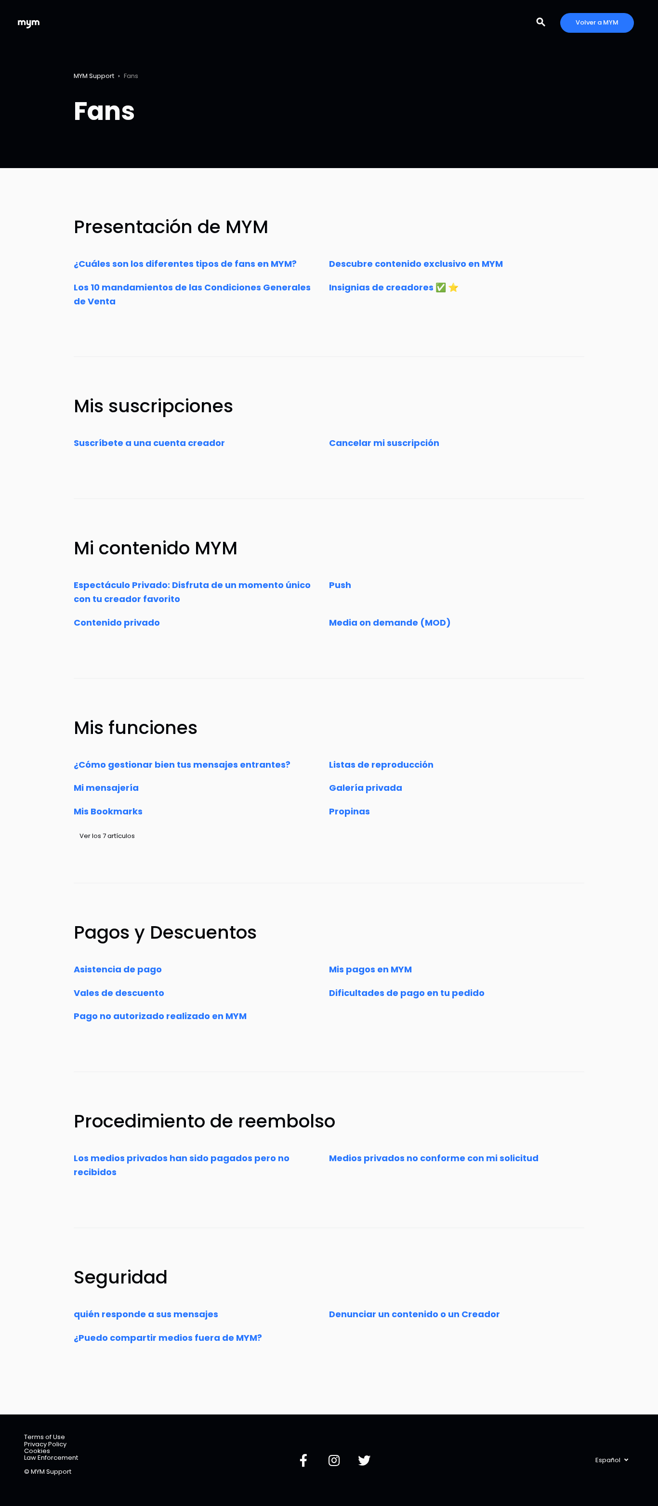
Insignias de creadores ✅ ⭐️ (394, 287)
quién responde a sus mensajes (146, 1314)
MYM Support (94, 75)
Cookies (37, 1450)
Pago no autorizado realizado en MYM (160, 1016)
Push (340, 585)
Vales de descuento (119, 993)
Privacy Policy (45, 1444)
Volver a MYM (597, 22)
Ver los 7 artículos (107, 835)
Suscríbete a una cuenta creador (149, 443)
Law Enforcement (51, 1457)
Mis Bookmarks (108, 811)
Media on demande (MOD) (390, 622)
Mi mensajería (106, 788)
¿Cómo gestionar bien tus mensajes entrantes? (182, 765)
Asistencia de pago (118, 969)
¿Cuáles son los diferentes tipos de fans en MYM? (185, 264)
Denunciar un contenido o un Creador (414, 1314)
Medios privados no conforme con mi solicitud (434, 1158)
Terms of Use (44, 1436)
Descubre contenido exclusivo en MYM (416, 264)
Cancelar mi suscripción (384, 443)
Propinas (349, 811)
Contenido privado (117, 622)
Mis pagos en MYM (370, 969)
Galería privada (365, 788)
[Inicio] (29, 23)
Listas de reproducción (381, 765)
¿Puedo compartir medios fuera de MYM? (168, 1338)
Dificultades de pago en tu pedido (407, 993)
